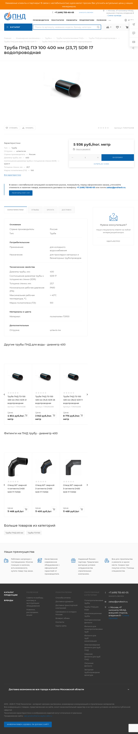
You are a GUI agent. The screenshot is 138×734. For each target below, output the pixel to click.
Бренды (8, 600)
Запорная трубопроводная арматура (92, 672)
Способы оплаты (63, 598)
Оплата (50, 210)
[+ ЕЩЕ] (110, 20)
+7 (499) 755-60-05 (64, 12)
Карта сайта (61, 626)
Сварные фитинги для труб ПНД (92, 656)
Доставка (66, 210)
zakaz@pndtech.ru (115, 187)
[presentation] (4, 394)
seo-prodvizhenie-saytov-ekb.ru (38, 716)
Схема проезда (114, 15)
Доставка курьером (64, 601)
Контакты (60, 622)
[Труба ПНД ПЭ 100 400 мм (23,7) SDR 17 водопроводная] (69, 90)
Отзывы (35, 210)
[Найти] (98, 27)
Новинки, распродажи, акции (32, 612)
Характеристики (15, 210)
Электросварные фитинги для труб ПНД (92, 647)
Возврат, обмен (63, 618)
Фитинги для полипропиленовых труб (93, 629)
